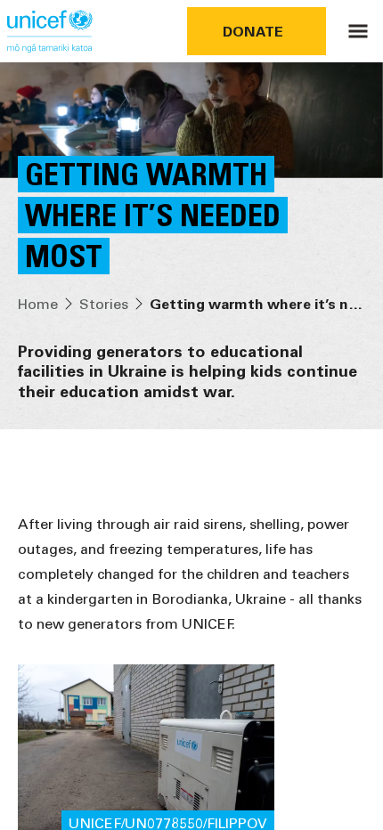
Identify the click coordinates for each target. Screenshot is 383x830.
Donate (253, 30)
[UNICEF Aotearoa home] (50, 31)
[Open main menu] (358, 31)
